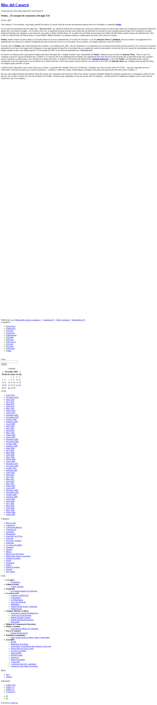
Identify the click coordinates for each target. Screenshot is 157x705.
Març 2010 (10, 408)
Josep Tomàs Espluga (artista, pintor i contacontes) (30, 637)
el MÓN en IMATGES (20, 595)
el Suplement (16, 598)
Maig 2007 (10, 479)
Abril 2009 (10, 430)
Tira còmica (10, 572)
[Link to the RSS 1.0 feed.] (10, 687)
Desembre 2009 (12, 415)
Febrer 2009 (10, 435)
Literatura (9, 547)
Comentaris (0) (48, 320)
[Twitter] (9, 331)
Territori (9, 569)
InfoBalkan (15, 604)
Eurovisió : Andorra (13, 541)
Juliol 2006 (10, 501)
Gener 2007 (10, 488)
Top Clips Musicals (18, 602)
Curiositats (10, 532)
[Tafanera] (10, 333)
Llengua (9, 549)
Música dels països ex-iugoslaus (27, 320)
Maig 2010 (10, 404)
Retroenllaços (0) (78, 320)
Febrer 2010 (10, 411)
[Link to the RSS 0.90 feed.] (10, 685)
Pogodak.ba (15, 582)
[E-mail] (9, 344)
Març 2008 (10, 457)
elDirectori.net (16, 609)
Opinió (8, 561)
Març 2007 (10, 484)
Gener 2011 (10, 395)
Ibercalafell (15, 622)
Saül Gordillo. (16, 653)
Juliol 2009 (10, 426)
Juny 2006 (10, 503)
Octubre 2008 (11, 444)
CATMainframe (17, 600)
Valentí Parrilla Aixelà (19, 633)
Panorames (10, 563)
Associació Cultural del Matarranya (24, 613)
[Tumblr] (9, 337)
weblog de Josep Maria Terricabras (24, 666)
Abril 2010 (10, 406)
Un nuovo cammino (18, 651)
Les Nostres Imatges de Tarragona (24, 591)
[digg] (8, 351)
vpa (12, 320)
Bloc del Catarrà (15, 5)
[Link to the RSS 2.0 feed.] (10, 690)
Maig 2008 (10, 453)
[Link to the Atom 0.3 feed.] (10, 692)
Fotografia (10, 543)
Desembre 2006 (12, 490)
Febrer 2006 (10, 512)
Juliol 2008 (10, 448)
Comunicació (11, 530)
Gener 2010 (10, 413)
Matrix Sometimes (18, 660)
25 (20, 385)
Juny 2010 (10, 402)
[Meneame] (10, 328)
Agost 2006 (10, 499)
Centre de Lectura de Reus (21, 615)
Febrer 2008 (10, 459)
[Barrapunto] (11, 335)
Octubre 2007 (11, 468)
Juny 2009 (10, 428)
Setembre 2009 (12, 422)
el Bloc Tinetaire (17, 587)
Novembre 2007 (12, 466)
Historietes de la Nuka (19, 644)
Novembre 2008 (12, 442)
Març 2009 (10, 433)
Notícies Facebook (13, 558)
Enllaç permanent (63, 320)
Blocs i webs (11, 523)
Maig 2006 (10, 506)
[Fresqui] (10, 340)
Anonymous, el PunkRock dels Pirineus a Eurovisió (31, 646)
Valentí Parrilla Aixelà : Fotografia (24, 606)
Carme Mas (15, 662)
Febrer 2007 (10, 486)
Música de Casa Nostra (15, 554)
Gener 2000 (10, 515)
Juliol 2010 (10, 400)
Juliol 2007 (10, 475)
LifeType (14, 703)
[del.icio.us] (11, 342)
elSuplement (10, 534)
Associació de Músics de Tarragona (24, 629)
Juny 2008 (10, 450)
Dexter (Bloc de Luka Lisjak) (22, 648)
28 (9, 388)
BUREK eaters (17, 655)
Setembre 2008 (12, 446)
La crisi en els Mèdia (14, 545)
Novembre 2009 (12, 417)
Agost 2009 (10, 424)
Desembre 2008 (12, 439)
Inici (7, 675)
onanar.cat (15, 657)
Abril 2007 (10, 481)
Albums (9, 677)
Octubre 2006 (11, 495)
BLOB (13, 642)
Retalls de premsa (13, 567)
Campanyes (10, 525)
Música (9, 552)
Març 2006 (10, 510)
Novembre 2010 (12, 397)
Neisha (118, 24)
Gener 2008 (10, 461)
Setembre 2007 (12, 470)
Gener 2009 (10, 437)
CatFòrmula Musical (14, 527)
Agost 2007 (10, 473)
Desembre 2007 (12, 464)
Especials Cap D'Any (14, 536)
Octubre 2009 (11, 419)
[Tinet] (7, 699)
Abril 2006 (10, 508)
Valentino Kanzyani (100, 59)
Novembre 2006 (12, 492)
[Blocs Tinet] (7, 696)
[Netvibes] (10, 348)
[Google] (10, 346)
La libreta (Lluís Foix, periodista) (23, 664)
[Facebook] (10, 326)
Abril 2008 (10, 455)
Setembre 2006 (12, 497)
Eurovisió (9, 538)
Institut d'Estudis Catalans (21, 618)
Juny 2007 (10, 477)
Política (9, 565)
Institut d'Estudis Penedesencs (22, 620)
